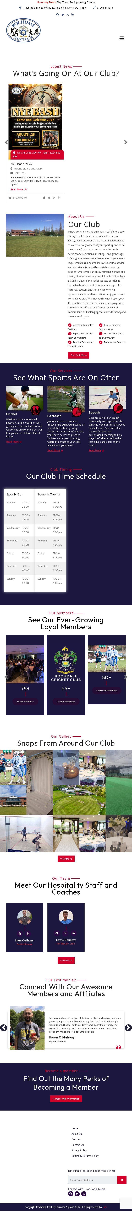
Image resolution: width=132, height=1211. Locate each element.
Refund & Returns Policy (85, 1155)
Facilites (76, 1139)
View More (66, 858)
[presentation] (6, 142)
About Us (77, 1133)
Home (75, 1128)
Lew (105, 1207)
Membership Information (66, 1098)
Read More (16, 189)
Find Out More (79, 355)
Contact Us (78, 1144)
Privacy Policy (79, 1150)
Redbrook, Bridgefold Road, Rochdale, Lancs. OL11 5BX (55, 7)
